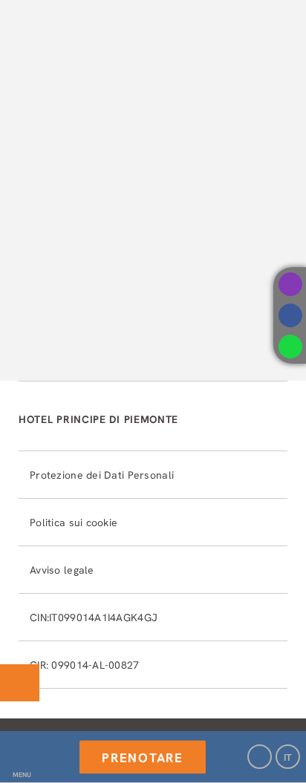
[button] (21, 756)
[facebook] (290, 315)
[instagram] (290, 284)
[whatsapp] (290, 346)
